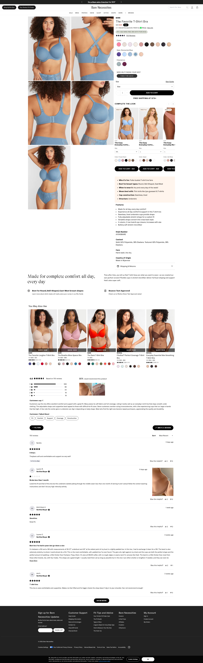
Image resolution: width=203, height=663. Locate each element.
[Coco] (152, 46)
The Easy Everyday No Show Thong (171, 144)
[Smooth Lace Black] (163, 46)
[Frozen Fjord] (124, 56)
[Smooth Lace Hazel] (169, 46)
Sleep (99, 13)
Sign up (59, 630)
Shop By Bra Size (9, 7)
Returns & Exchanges (75, 622)
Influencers (122, 628)
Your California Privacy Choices (62, 647)
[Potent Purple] (124, 65)
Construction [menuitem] (72, 418)
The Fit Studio (98, 619)
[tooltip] (42, 400)
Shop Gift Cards (73, 628)
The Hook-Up (98, 631)
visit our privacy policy (104, 661)
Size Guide (170, 82)
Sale (71, 13)
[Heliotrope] (119, 56)
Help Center (72, 616)
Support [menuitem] (50, 418)
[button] (197, 7)
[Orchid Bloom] (130, 46)
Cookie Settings (133, 659)
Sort (154, 436)
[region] (92, 389)
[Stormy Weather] (119, 65)
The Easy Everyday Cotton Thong (146, 144)
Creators (121, 625)
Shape (113, 13)
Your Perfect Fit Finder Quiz (102, 616)
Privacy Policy (78, 647)
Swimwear (101, 2)
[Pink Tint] (135, 46)
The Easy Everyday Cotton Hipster (122, 144)
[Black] (147, 46)
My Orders (147, 622)
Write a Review (165, 428)
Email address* (42, 626)
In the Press (122, 619)
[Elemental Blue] (135, 56)
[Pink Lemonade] (119, 46)
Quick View (42, 350)
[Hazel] (158, 46)
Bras (77, 13)
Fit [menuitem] (32, 418)
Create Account (148, 619)
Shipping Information (75, 619)
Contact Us (72, 625)
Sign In (146, 616)
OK (148, 659)
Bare (118, 18)
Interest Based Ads (89, 647)
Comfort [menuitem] (40, 418)
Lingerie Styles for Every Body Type (104, 625)
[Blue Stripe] (130, 56)
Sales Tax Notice (111, 647)
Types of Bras (98, 622)
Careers (121, 616)
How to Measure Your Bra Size (103, 628)
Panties (84, 13)
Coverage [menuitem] (60, 418)
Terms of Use (101, 647)
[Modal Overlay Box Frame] (132, 75)
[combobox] (145, 86)
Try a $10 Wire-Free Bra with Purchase (131, 32)
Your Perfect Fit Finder (27, 7)
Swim (92, 13)
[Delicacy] (124, 46)
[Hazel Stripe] (141, 56)
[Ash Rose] (141, 46)
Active (106, 13)
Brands (131, 13)
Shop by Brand (73, 631)
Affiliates (121, 622)
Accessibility (122, 647)
